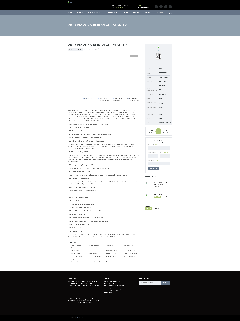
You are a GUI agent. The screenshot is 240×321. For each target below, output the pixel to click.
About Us (136, 12)
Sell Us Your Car (94, 12)
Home (70, 12)
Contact (147, 12)
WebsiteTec (79, 317)
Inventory (80, 12)
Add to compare (93, 49)
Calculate (153, 168)
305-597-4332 (144, 7)
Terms (126, 12)
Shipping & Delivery (112, 12)
